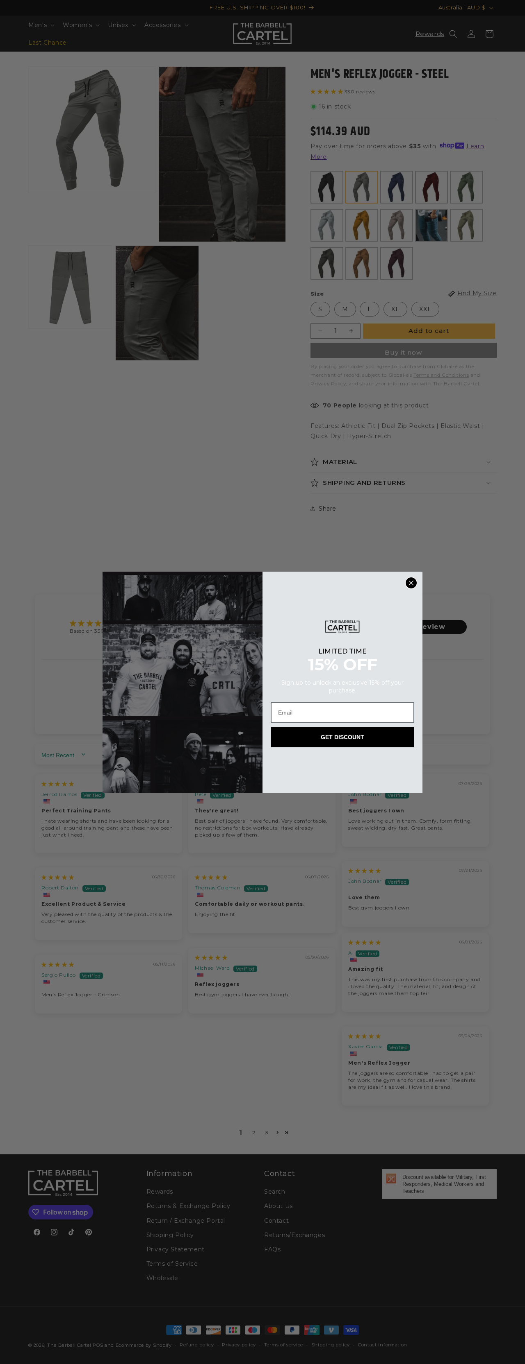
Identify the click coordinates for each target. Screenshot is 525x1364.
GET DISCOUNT (342, 737)
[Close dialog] (411, 583)
